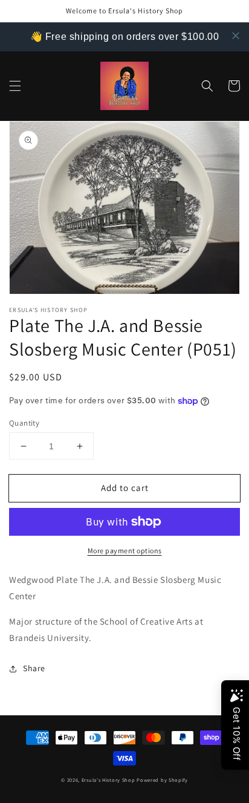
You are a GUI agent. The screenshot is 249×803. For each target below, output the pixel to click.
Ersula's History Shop (108, 779)
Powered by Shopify (162, 779)
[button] (15, 86)
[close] (236, 36)
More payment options (125, 550)
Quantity (24, 423)
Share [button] (34, 668)
